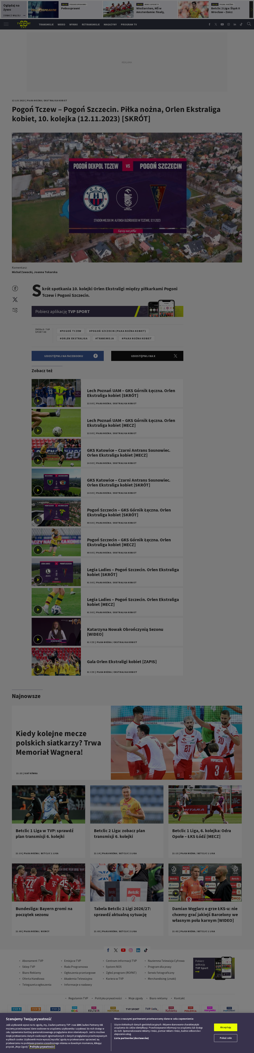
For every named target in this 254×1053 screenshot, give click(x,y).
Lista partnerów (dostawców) (131, 1038)
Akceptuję (225, 1027)
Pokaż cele (226, 1038)
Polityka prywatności (42, 1046)
